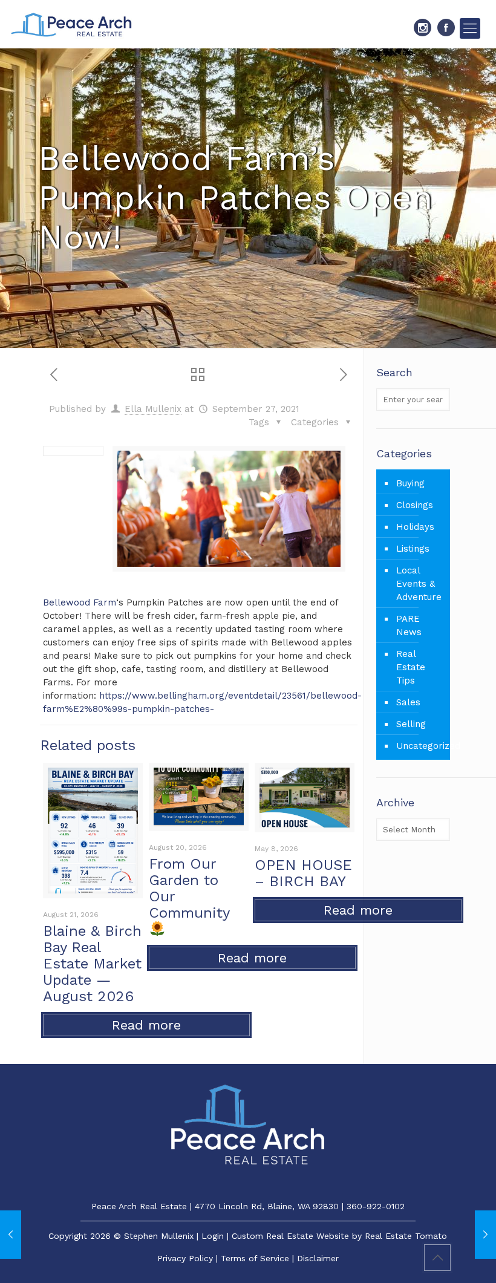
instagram (422, 27)
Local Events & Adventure (419, 583)
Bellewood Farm (79, 602)
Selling (411, 724)
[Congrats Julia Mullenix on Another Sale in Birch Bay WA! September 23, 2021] (10, 1234)
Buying (410, 483)
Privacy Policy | (189, 1258)
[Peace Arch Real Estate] (71, 24)
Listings (412, 548)
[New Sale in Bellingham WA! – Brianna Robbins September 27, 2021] (485, 1234)
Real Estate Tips (410, 667)
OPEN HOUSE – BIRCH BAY (303, 873)
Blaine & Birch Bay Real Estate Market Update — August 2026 (92, 963)
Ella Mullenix (153, 408)
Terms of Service (255, 1258)
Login (212, 1236)
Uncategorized (420, 745)
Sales (408, 702)
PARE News (409, 625)
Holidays (415, 526)
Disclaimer (318, 1258)
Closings (414, 505)
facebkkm (446, 27)
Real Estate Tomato (406, 1236)
